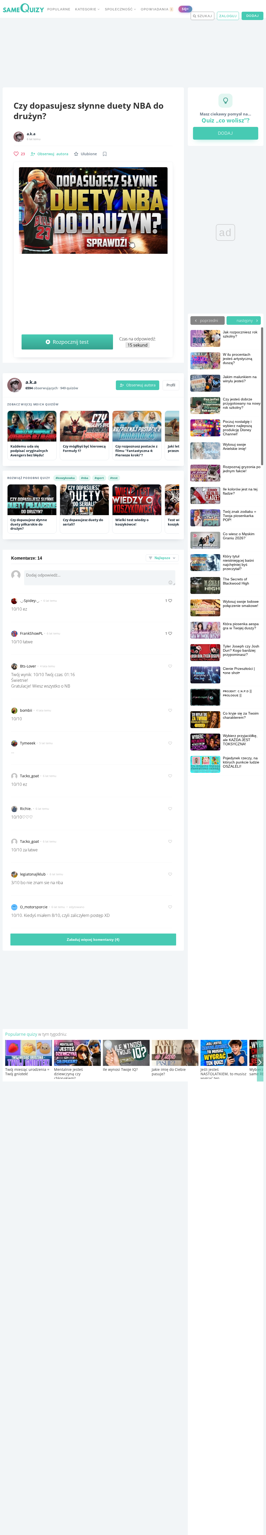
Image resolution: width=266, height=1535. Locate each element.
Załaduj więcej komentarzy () (93, 939)
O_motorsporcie (34, 906)
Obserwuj (52, 153)
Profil (171, 385)
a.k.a (31, 134)
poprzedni (208, 320)
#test (114, 478)
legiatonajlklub (33, 874)
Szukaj (204, 16)
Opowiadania (156, 9)
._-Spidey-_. (29, 600)
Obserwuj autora (141, 385)
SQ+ (185, 9)
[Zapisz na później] (104, 154)
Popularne (58, 9)
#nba (84, 478)
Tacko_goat (29, 775)
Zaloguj (228, 16)
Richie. (26, 808)
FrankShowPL (31, 633)
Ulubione (89, 153)
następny (245, 320)
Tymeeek (27, 743)
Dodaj (252, 16)
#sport (99, 478)
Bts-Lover (28, 666)
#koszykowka (65, 478)
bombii (26, 710)
